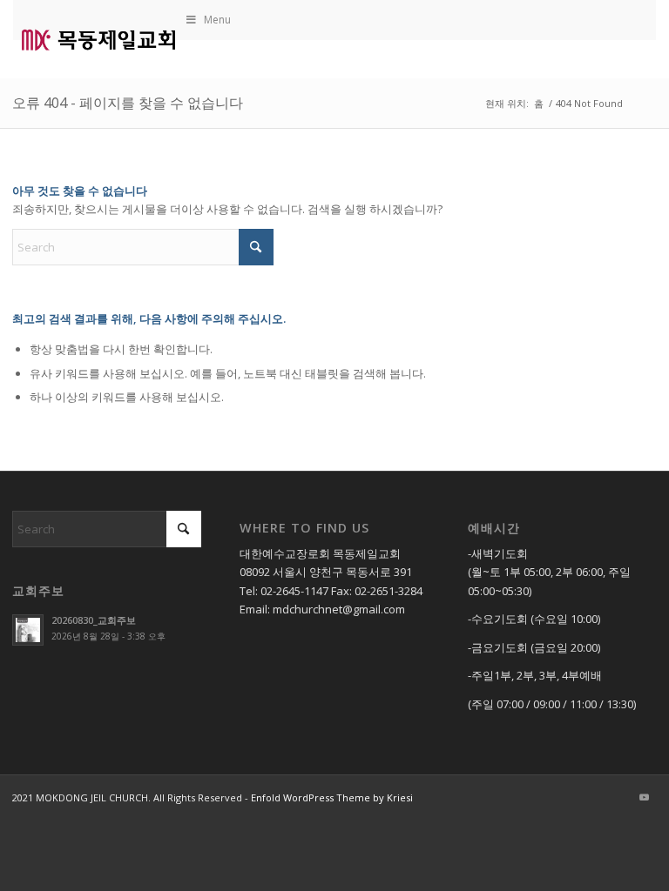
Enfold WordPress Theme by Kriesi (332, 797)
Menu (217, 19)
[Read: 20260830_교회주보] (28, 630)
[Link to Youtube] (644, 797)
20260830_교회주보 (93, 619)
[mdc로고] (98, 39)
